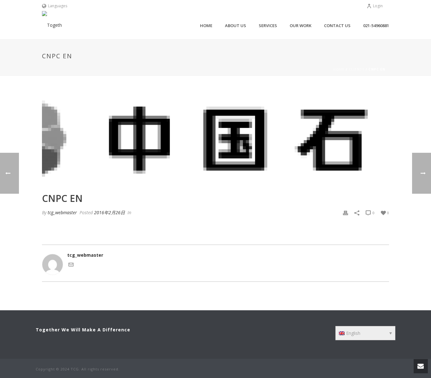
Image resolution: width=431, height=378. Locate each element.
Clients (356, 69)
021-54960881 (376, 25)
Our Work (300, 25)
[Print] (345, 212)
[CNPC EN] (215, 138)
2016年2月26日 (109, 212)
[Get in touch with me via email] (71, 265)
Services (268, 25)
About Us (235, 25)
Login (378, 6)
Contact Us (337, 25)
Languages (57, 6)
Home (206, 25)
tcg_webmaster (62, 212)
